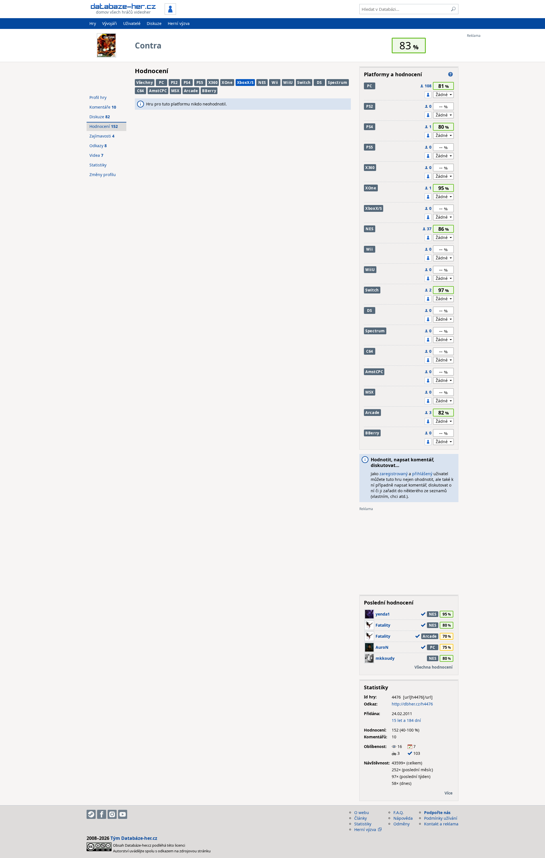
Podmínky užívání (440, 818)
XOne (227, 82)
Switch (304, 82)
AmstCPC (158, 90)
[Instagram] (112, 814)
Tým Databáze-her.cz (133, 838)
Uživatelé (132, 23)
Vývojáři (109, 23)
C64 (140, 90)
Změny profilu (102, 174)
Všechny (144, 82)
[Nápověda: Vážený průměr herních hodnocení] (450, 74)
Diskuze (154, 23)
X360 (213, 82)
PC (161, 82)
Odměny (401, 824)
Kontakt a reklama (441, 824)
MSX (175, 90)
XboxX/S (245, 82)
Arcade (191, 90)
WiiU (288, 82)
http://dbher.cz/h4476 (412, 704)
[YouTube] (122, 814)
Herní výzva (179, 23)
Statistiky (97, 165)
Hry (92, 23)
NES (262, 82)
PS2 (174, 82)
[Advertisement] (489, 123)
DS (319, 82)
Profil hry (97, 97)
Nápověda (403, 818)
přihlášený (422, 473)
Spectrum (337, 82)
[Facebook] (101, 814)
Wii (275, 82)
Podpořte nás (437, 812)
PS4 (187, 82)
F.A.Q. (398, 812)
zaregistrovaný (394, 473)
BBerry (209, 90)
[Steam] (91, 814)
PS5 (199, 82)
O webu (361, 812)
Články (360, 818)
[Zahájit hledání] (453, 9)
